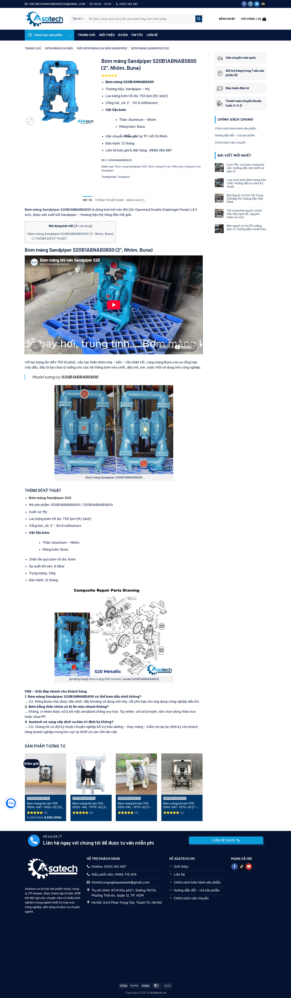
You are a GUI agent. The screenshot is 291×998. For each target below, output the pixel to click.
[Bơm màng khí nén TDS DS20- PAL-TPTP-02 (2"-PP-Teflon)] (91, 774)
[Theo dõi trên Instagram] (250, 4)
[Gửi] (198, 18)
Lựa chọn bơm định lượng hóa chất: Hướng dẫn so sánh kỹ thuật (246, 183)
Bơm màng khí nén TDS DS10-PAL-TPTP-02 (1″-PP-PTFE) (134, 805)
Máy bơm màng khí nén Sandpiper (102, 48)
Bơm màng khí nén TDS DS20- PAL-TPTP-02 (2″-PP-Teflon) (90, 805)
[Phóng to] (30, 121)
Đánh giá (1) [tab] (135, 200)
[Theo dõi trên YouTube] (248, 866)
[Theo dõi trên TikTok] (241, 866)
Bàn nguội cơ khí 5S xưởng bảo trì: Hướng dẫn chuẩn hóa (246, 227)
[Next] (202, 789)
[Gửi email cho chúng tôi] (263, 4)
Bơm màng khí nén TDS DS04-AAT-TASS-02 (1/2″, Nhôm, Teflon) (45, 805)
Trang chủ (86, 35)
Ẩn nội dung (83, 226)
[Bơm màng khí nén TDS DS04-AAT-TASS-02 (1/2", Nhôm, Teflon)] (45, 774)
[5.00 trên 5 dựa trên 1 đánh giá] (152, 75)
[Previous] (26, 789)
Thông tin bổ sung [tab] (109, 200)
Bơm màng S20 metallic (105, 679)
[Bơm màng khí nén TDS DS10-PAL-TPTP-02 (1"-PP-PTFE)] (136, 774)
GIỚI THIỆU (107, 35)
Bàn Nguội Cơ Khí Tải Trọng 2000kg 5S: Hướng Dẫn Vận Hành (245, 199)
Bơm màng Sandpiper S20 (150, 48)
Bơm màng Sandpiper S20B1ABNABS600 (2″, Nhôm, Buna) (70, 234)
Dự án (122, 35)
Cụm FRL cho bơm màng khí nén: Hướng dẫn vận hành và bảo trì (245, 168)
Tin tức (137, 35)
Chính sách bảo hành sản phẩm (235, 128)
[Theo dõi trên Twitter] (257, 4)
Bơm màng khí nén (59, 48)
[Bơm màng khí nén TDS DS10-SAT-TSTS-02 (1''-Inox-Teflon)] (182, 774)
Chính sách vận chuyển (230, 142)
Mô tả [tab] (87, 200)
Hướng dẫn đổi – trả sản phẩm (235, 135)
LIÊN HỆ (152, 35)
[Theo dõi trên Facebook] (244, 4)
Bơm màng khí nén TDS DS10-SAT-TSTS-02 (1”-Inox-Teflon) (180, 805)
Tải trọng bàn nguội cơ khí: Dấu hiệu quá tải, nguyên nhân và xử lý (244, 214)
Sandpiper (124, 176)
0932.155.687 (160, 150)
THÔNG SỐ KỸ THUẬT (49, 238)
